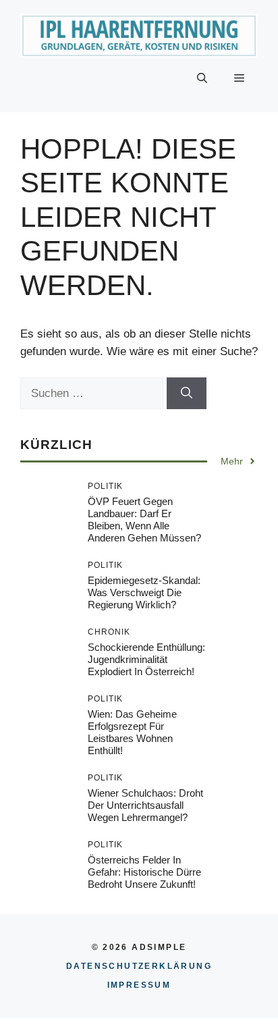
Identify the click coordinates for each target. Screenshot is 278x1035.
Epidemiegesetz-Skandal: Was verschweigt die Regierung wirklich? (144, 592)
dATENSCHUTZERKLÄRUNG (139, 966)
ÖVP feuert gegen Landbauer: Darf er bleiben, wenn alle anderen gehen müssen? (144, 519)
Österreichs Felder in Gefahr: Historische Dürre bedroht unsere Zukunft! (144, 872)
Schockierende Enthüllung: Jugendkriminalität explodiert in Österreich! (146, 659)
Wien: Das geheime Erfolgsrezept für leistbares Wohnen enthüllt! (132, 732)
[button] (202, 78)
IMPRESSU (139, 985)
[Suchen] (186, 393)
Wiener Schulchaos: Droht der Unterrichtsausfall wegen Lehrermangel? (145, 805)
